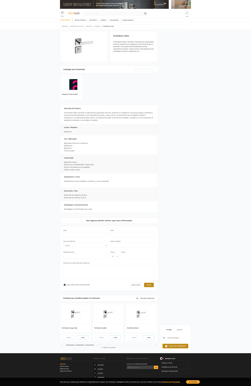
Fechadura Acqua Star (69, 328)
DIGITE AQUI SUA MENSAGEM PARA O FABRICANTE (76, 263)
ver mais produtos (147, 298)
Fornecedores (114, 20)
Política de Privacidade (171, 382)
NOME (65, 230)
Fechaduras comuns (76, 26)
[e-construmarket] (167, 358)
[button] (61, 345)
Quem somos (64, 366)
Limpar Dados (136, 285)
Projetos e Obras (166, 363)
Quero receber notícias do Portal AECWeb (78, 285)
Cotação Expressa (127, 20)
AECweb (64, 26)
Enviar (149, 285)
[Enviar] (156, 367)
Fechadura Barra (133, 328)
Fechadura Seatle (100, 328)
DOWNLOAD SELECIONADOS (144, 69)
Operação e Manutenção (169, 371)
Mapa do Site (64, 369)
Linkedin (100, 373)
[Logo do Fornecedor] (169, 330)
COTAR (83, 337)
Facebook (100, 365)
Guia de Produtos (80, 20)
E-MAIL (112, 230)
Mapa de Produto (65, 371)
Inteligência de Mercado (169, 367)
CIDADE (123, 252)
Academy (103, 20)
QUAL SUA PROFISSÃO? (69, 241)
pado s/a (89, 26)
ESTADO (112, 252)
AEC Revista (93, 20)
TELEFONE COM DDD (68, 252)
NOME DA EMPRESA (115, 241)
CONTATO (68, 337)
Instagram (100, 377)
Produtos (97, 26)
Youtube (100, 369)
